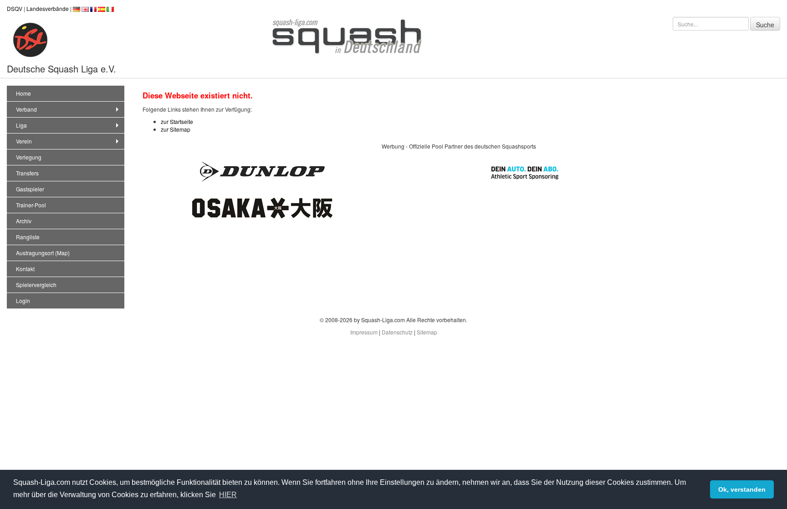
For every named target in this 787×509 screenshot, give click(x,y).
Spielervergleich (36, 284)
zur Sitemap (175, 129)
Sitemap (427, 332)
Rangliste (28, 237)
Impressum (364, 332)
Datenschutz (397, 332)
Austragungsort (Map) (43, 253)
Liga (21, 125)
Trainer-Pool (31, 205)
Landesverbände (47, 8)
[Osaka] (262, 207)
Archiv (23, 221)
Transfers (27, 173)
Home (23, 93)
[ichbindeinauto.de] (525, 171)
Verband (26, 109)
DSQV (14, 8)
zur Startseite (177, 121)
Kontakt (25, 268)
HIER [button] (228, 495)
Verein (24, 141)
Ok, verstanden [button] (742, 489)
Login (23, 300)
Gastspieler (30, 189)
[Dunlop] (262, 171)
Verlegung (28, 157)
